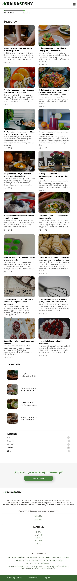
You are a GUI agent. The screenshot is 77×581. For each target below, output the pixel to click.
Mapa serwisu (32, 578)
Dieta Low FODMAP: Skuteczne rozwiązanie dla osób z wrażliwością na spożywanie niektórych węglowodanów (38, 567)
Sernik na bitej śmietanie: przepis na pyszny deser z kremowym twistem (38, 557)
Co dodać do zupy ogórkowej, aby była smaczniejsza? (28, 404)
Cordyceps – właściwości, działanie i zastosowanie (28, 375)
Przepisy (10, 444)
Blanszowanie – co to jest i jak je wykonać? (28, 389)
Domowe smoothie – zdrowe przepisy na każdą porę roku (38, 560)
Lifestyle (10, 441)
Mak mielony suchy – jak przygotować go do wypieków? (29, 418)
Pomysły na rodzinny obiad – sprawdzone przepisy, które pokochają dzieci (53, 176)
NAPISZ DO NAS (38, 478)
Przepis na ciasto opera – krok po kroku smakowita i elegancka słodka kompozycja (19, 301)
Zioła (9, 451)
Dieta (9, 437)
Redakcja (38, 516)
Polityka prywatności (14, 578)
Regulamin (47, 578)
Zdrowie (10, 448)
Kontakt (38, 520)
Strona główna (9, 12)
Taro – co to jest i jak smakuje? (38, 563)
